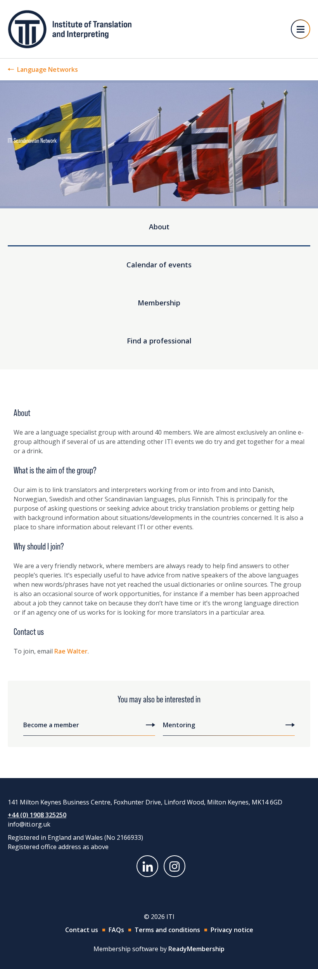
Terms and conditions (167, 930)
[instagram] (174, 866)
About (159, 226)
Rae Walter (71, 651)
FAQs (116, 930)
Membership (159, 302)
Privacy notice (232, 930)
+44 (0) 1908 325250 (37, 815)
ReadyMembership (196, 949)
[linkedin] (147, 866)
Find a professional (159, 340)
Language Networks (47, 69)
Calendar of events (159, 264)
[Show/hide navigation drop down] (300, 29)
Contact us (81, 930)
